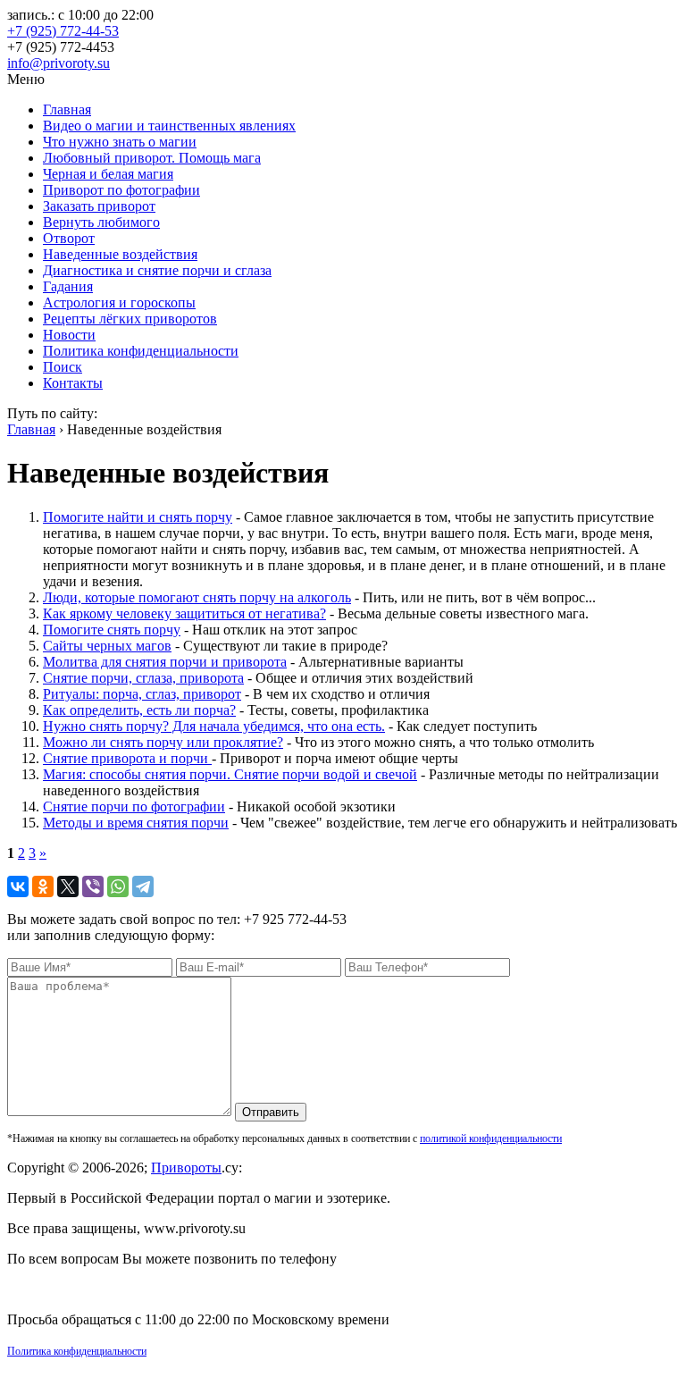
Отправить (270, 1112)
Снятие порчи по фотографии (134, 806)
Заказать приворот (99, 206)
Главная (67, 109)
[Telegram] (143, 886)
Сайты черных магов (107, 645)
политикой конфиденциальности (491, 1138)
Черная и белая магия (108, 173)
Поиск (62, 366)
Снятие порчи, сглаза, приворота (143, 677)
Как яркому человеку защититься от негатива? (184, 613)
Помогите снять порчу (111, 629)
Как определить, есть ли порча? (139, 710)
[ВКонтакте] (18, 886)
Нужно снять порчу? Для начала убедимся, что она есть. (214, 726)
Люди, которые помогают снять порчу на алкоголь (197, 597)
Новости (69, 334)
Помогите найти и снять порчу (137, 517)
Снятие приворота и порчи (127, 758)
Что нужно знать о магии (120, 141)
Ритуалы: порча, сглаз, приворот (142, 693)
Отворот (69, 238)
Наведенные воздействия (120, 254)
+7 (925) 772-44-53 (63, 30)
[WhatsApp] (118, 886)
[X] (68, 886)
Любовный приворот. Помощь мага (152, 157)
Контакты (73, 383)
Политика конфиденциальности (140, 350)
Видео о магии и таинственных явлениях (169, 125)
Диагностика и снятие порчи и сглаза (157, 270)
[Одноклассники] (43, 886)
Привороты (186, 1167)
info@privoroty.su (58, 63)
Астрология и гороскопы (119, 302)
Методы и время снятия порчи (136, 822)
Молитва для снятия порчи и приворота (165, 661)
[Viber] (93, 886)
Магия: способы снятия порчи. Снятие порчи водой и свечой (230, 774)
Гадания (68, 286)
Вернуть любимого (101, 222)
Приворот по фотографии (121, 189)
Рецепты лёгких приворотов (130, 318)
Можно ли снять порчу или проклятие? (163, 742)
